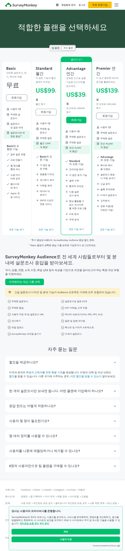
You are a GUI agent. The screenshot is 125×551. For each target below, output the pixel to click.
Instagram (59, 489)
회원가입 (16, 97)
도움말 (84, 496)
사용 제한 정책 (97, 503)
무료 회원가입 (100, 5)
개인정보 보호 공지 (29, 523)
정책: (7, 503)
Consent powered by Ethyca (105, 545)
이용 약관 (26, 503)
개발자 (81, 489)
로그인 (82, 4)
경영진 (24, 496)
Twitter (36, 489)
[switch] (51, 46)
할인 (11, 376)
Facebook (26, 489)
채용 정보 (62, 496)
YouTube (71, 489)
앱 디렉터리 (36, 496)
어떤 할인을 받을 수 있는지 (86, 376)
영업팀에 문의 (68, 4)
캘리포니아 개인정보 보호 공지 (71, 503)
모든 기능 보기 (16, 229)
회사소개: (10, 496)
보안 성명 (112, 503)
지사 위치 (50, 496)
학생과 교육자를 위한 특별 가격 (44, 372)
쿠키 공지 (44, 523)
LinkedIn (47, 489)
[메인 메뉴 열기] (116, 5)
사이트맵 (74, 496)
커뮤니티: (10, 489)
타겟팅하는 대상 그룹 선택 (24, 282)
